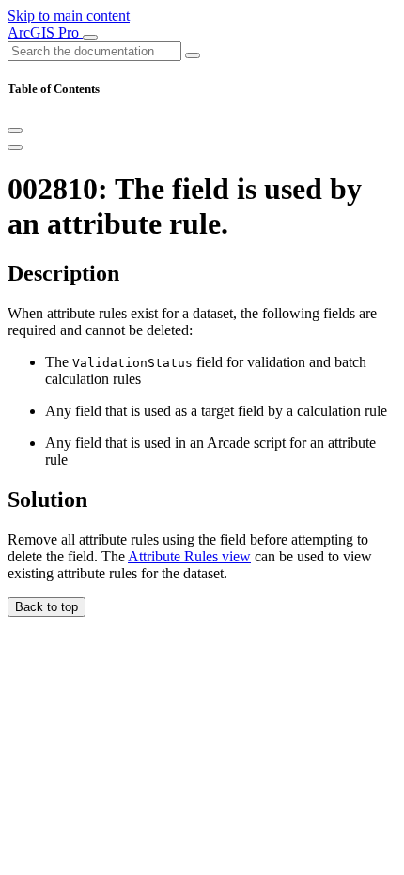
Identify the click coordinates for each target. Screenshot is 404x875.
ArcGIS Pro (45, 32)
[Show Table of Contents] (15, 147)
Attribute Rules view (189, 556)
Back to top (46, 607)
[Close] (15, 130)
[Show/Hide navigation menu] (90, 37)
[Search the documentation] (192, 55)
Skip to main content (69, 15)
